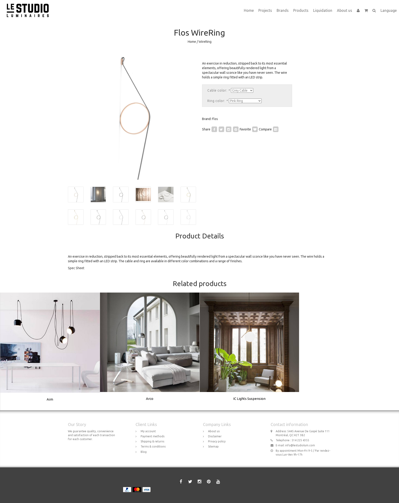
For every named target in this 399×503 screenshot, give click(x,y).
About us (344, 10)
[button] (366, 10)
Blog (144, 451)
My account (148, 431)
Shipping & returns (152, 441)
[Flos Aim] (50, 351)
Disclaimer (215, 436)
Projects (265, 10)
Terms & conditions (153, 446)
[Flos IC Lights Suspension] (249, 351)
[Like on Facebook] (214, 129)
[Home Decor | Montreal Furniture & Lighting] (29, 6)
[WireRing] (132, 115)
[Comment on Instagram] (228, 129)
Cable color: (218, 90)
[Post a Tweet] (221, 129)
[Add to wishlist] (255, 129)
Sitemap (213, 446)
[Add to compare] (275, 129)
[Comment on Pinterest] (236, 129)
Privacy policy (217, 441)
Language (389, 10)
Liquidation (322, 10)
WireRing (205, 41)
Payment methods (152, 436)
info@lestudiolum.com (300, 445)
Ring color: (217, 101)
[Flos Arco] (150, 351)
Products (300, 10)
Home (249, 10)
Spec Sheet (76, 268)
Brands (283, 10)
